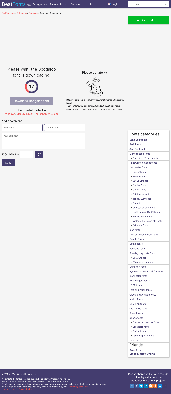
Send (8, 162)
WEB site (53, 113)
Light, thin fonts (137, 266)
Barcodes (137, 203)
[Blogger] (151, 386)
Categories (39, 4)
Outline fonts (139, 185)
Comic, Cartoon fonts (144, 207)
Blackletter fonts (138, 275)
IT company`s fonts (143, 262)
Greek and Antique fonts (142, 294)
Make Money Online (142, 353)
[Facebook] (137, 386)
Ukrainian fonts (137, 303)
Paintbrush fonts (141, 194)
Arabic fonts (136, 299)
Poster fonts (139, 172)
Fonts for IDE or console (145, 158)
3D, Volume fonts (142, 180)
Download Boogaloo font (31, 101)
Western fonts (140, 176)
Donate (75, 4)
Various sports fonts (143, 335)
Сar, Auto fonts (141, 257)
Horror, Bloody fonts (143, 216)
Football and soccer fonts (146, 322)
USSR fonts (135, 285)
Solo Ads (135, 350)
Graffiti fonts (139, 189)
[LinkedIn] (146, 386)
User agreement (9, 389)
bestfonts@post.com (78, 386)
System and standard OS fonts (146, 271)
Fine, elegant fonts (139, 280)
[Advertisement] (63, 39)
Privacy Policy (25, 389)
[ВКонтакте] (132, 386)
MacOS (21, 113)
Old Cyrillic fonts (138, 308)
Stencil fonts (136, 313)
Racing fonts (139, 331)
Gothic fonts (136, 243)
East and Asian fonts (140, 289)
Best (16, 4)
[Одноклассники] (155, 386)
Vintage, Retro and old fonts (147, 221)
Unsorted (134, 340)
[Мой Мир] (160, 386)
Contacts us (58, 4)
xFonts (88, 4)
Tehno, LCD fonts (142, 198)
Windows (9, 113)
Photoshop (40, 113)
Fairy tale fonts (140, 225)
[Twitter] (141, 386)
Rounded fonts (137, 248)
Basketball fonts (141, 326)
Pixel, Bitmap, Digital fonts (146, 212)
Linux (29, 113)
